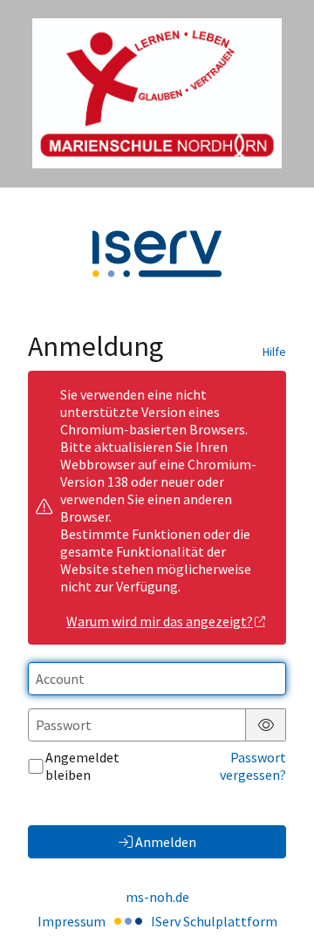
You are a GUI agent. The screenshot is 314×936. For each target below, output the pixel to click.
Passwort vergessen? (253, 765)
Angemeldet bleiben (82, 765)
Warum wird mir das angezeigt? (159, 621)
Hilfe (274, 351)
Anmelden (165, 842)
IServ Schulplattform (214, 921)
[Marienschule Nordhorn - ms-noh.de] (157, 93)
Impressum (72, 921)
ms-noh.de (157, 896)
